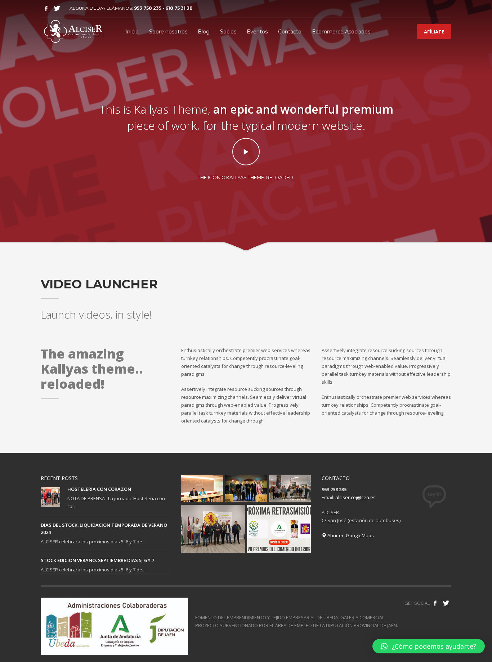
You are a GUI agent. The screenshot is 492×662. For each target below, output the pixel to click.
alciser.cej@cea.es (355, 497)
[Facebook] (46, 8)
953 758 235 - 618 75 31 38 (163, 8)
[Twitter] (57, 8)
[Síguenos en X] (445, 603)
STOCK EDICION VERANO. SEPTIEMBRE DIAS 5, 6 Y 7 (97, 560)
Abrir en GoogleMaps (350, 535)
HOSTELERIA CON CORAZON (99, 489)
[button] (428, 646)
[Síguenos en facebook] (435, 603)
